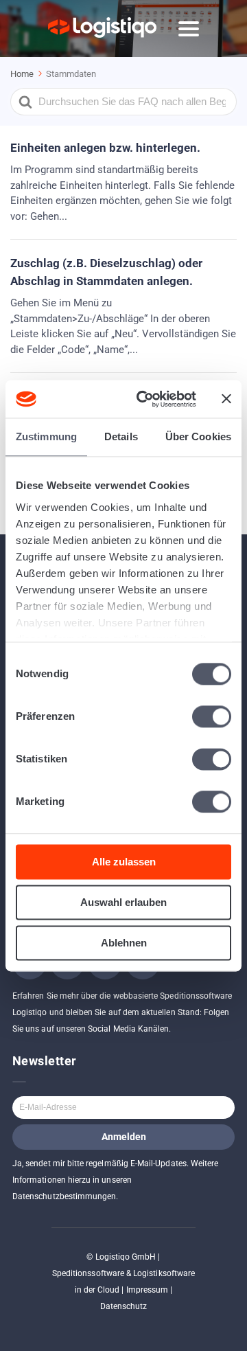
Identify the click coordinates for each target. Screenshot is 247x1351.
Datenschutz (124, 1306)
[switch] (211, 716)
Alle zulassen (124, 861)
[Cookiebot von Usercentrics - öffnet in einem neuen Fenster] (144, 399)
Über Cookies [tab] (198, 436)
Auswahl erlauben (123, 902)
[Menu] (188, 28)
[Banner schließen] (226, 399)
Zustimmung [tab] (46, 436)
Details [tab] (121, 436)
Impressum (147, 1290)
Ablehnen (124, 943)
